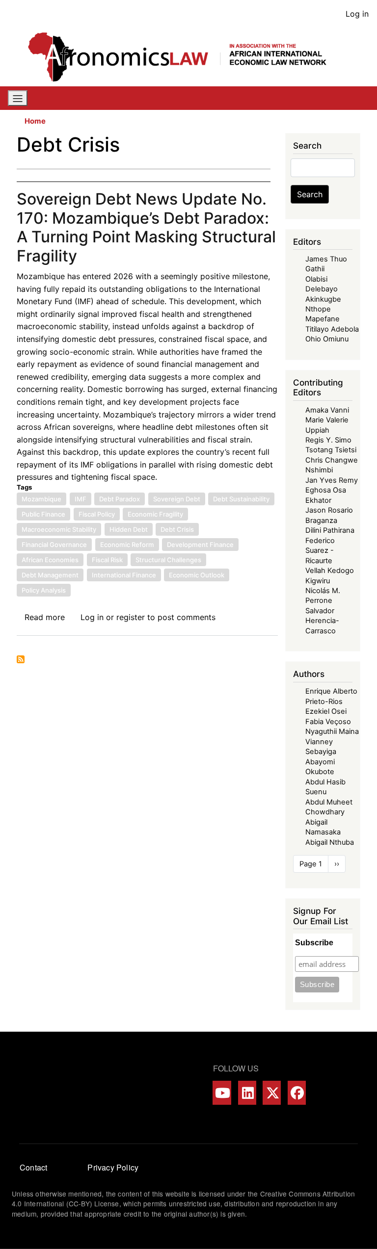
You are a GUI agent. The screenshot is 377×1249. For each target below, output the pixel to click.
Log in (357, 14)
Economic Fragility (155, 514)
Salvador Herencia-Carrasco (322, 620)
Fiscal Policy (97, 514)
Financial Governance (54, 544)
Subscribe (314, 942)
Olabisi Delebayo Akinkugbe (323, 289)
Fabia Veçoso (328, 721)
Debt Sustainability (241, 499)
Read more (45, 617)
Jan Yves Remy (331, 480)
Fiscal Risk (107, 560)
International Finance (124, 575)
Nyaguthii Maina (332, 731)
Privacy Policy (112, 1167)
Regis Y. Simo (328, 440)
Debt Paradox (119, 499)
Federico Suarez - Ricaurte (320, 550)
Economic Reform (127, 544)
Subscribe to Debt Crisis (21, 659)
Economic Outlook (196, 575)
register (130, 617)
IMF (80, 499)
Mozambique (41, 499)
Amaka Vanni (327, 410)
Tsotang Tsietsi (330, 449)
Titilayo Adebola (332, 329)
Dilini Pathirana (329, 530)
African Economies (50, 560)
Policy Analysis (44, 590)
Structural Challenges (168, 560)
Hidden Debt (128, 529)
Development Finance (200, 544)
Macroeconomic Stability (59, 529)
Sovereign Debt (176, 499)
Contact (33, 1167)
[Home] (184, 56)
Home (35, 121)
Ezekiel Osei (326, 711)
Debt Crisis (177, 529)
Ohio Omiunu (327, 339)
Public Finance (43, 514)
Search (310, 194)
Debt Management (50, 575)
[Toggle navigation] (17, 98)
